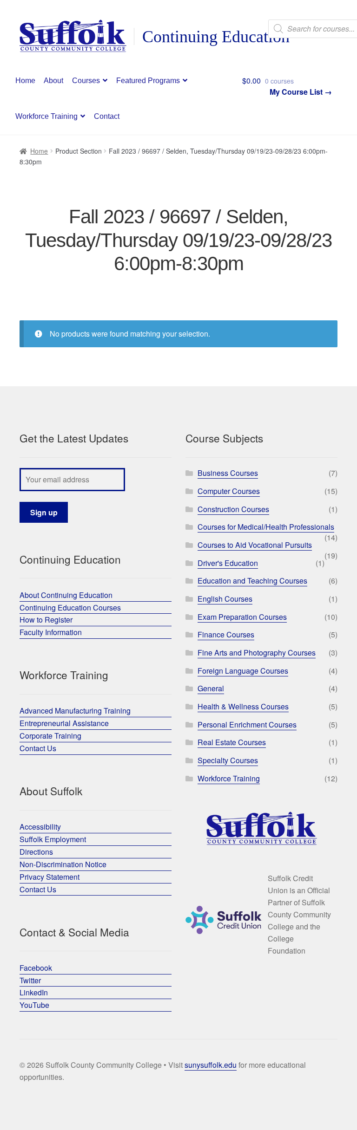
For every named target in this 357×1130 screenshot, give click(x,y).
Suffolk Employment (53, 839)
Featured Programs (148, 80)
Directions (36, 851)
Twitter (30, 980)
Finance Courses (226, 634)
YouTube (34, 1005)
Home (25, 80)
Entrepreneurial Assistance (64, 723)
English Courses (225, 598)
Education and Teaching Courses (252, 580)
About (53, 80)
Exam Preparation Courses (242, 616)
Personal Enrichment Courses (247, 724)
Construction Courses (233, 509)
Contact (106, 116)
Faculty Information (51, 632)
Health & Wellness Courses (243, 706)
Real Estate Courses (232, 742)
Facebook (36, 967)
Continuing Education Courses (70, 607)
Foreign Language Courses (243, 670)
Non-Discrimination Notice (63, 864)
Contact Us (38, 748)
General (211, 688)
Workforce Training (46, 116)
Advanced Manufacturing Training (75, 710)
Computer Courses (229, 491)
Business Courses (228, 473)
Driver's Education (228, 563)
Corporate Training (50, 735)
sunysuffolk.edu (211, 1064)
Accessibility (40, 826)
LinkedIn (34, 992)
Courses (86, 80)
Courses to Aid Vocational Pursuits (255, 544)
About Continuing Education (66, 595)
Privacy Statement (49, 876)
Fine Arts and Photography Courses (257, 652)
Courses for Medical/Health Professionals (266, 526)
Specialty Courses (228, 760)
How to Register (46, 619)
